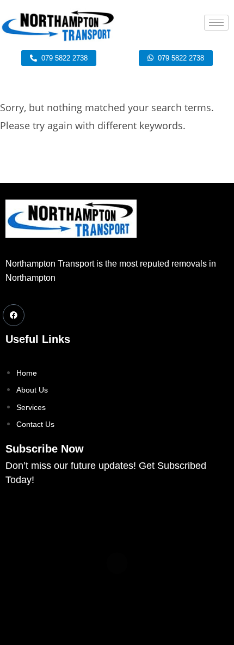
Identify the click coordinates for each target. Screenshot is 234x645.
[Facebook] (13, 315)
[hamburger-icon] (216, 23)
